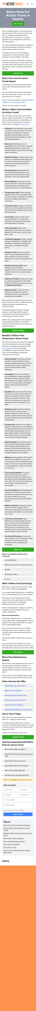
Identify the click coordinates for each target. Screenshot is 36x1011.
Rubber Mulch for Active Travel (15, 686)
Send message (18, 814)
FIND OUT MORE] (18, 331)
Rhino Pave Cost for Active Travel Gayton (16, 825)
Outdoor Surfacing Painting (14, 705)
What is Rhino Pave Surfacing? (13, 838)
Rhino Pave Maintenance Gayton (14, 841)
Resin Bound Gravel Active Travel (15, 695)
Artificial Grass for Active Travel (15, 700)
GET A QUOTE (18, 652)
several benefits (7, 348)
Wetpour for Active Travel (13, 690)
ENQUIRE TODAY (18, 737)
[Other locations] (28, 4)
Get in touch (18, 24)
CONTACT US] (18, 73)
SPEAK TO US (18, 550)
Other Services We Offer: (11, 844)
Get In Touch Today (9, 847)
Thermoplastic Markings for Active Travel (18, 710)
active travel (25, 124)
